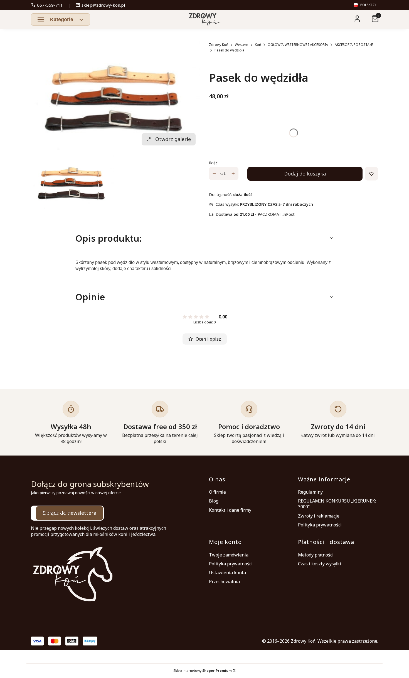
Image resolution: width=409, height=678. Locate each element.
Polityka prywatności (320, 525)
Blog (213, 501)
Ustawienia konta (227, 573)
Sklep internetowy (202, 670)
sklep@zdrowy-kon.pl (100, 5)
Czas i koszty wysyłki (319, 564)
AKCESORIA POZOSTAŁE (354, 44)
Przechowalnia (224, 581)
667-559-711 (47, 5)
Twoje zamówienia (228, 555)
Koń (258, 44)
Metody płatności (316, 555)
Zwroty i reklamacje (318, 516)
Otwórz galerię (173, 139)
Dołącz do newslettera (69, 512)
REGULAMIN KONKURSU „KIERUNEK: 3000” (337, 504)
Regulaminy (310, 492)
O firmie (217, 492)
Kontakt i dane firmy (230, 510)
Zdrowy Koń (218, 44)
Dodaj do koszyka (305, 173)
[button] (60, 19)
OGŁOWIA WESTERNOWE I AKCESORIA (298, 44)
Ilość (213, 162)
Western (241, 44)
